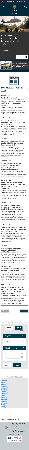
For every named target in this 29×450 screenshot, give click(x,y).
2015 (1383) (4, 401)
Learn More (6, 47)
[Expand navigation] (3, 6)
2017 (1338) (4, 397)
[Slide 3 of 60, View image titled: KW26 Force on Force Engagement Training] (14, 65)
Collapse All (21, 331)
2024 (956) (4, 384)
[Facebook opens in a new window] (13, 424)
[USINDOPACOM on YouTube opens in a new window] (23, 424)
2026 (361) (4, 380)
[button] (7, 3)
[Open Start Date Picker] (22, 353)
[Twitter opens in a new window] (17, 424)
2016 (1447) (4, 399)
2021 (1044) (4, 390)
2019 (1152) (4, 393)
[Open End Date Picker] (22, 357)
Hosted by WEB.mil (14, 434)
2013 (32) (3, 405)
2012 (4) (3, 407)
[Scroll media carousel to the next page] (22, 57)
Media (14, 11)
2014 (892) (4, 403)
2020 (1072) (4, 392)
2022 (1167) (4, 388)
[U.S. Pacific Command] (6, 427)
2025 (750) (4, 382)
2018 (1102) (4, 395)
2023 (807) (4, 386)
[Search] (25, 6)
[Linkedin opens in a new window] (20, 424)
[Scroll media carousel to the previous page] (18, 57)
